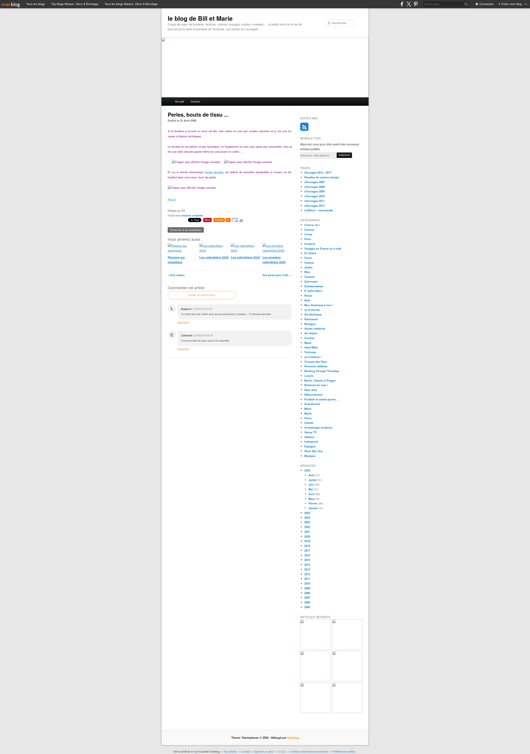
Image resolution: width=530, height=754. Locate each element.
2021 (307, 532)
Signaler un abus (264, 751)
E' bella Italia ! (313, 291)
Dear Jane (310, 390)
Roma (308, 295)
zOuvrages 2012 (314, 206)
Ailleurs (309, 437)
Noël (307, 300)
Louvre (308, 376)
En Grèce (310, 253)
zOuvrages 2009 (314, 191)
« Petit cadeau (176, 275)
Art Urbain (310, 333)
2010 (307, 583)
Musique (309, 456)
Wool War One (313, 451)
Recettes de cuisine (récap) (321, 177)
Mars (311, 499)
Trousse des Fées (315, 362)
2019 (307, 541)
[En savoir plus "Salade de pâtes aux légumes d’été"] (347, 648)
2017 (307, 550)
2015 (307, 560)
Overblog (293, 738)
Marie (307, 409)
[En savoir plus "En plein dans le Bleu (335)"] (347, 680)
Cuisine (309, 230)
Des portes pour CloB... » (277, 275)
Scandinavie (312, 404)
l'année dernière (213, 172)
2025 (307, 513)
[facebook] (402, 4)
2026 (307, 470)
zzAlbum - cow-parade (318, 210)
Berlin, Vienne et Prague (320, 380)
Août (311, 475)
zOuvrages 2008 (314, 187)
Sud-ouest (310, 281)
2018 (307, 546)
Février (312, 503)
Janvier (313, 508)
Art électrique (313, 314)
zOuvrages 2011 (314, 201)
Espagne (310, 446)
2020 (307, 536)
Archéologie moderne (318, 427)
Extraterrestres (313, 286)
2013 (307, 569)
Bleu (307, 272)
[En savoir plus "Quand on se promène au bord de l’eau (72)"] (315, 680)
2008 (307, 593)
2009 (307, 588)
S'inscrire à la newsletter (186, 230)
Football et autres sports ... (321, 399)
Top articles (230, 751)
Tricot (308, 258)
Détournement (313, 394)
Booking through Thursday (321, 371)
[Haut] (172, 200)
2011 (307, 579)
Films (308, 418)
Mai (310, 489)
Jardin (308, 267)
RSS (304, 127)
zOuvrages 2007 (314, 182)
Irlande (308, 423)
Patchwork (311, 319)
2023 (307, 522)
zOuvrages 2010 (314, 196)
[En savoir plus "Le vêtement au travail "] (315, 712)
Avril (311, 494)
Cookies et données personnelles (309, 751)
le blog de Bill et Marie (200, 18)
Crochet (309, 338)
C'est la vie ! (312, 225)
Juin (311, 484)
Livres (308, 234)
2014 (307, 565)
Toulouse (310, 352)
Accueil (179, 101)
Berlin (308, 413)
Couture (309, 277)
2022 (307, 527)
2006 (307, 602)
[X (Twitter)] (408, 4)
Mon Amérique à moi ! (318, 305)
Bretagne (310, 324)
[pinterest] (415, 4)
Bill (192, 751)
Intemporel (311, 441)
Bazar (308, 343)
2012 (307, 574)
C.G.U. (282, 751)
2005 (307, 607)
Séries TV (310, 432)
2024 (307, 518)
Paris (307, 239)
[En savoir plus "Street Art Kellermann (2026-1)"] (347, 712)
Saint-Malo (311, 347)
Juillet (312, 480)
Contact (195, 101)
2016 (307, 555)
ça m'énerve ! (312, 357)
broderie (309, 244)
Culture (309, 263)
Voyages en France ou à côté (322, 248)
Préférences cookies (343, 751)
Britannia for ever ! (316, 385)
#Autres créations (192, 215)
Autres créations (314, 328)
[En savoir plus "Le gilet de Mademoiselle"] (315, 648)
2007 (307, 597)
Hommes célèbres (315, 366)
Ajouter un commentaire (201, 295)
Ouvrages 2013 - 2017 (317, 172)
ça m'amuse (312, 310)
